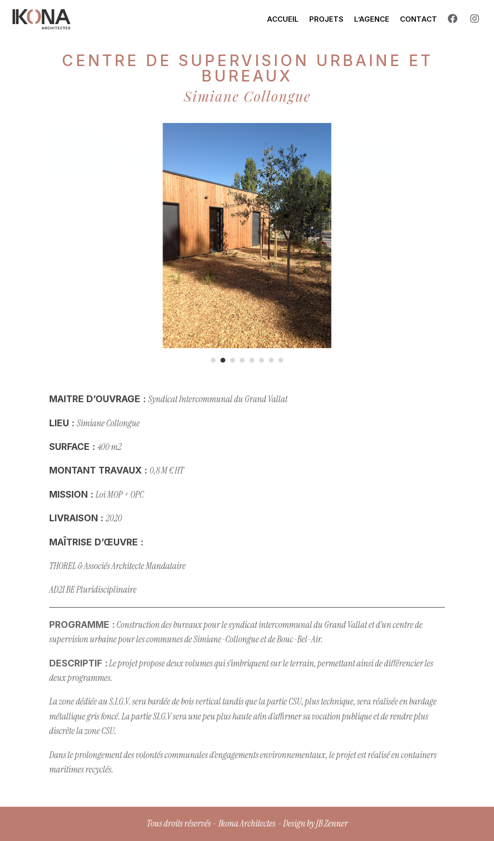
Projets (326, 19)
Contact (418, 19)
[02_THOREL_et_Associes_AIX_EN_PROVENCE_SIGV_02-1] (246, 348)
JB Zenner (332, 823)
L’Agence (371, 19)
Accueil (283, 19)
